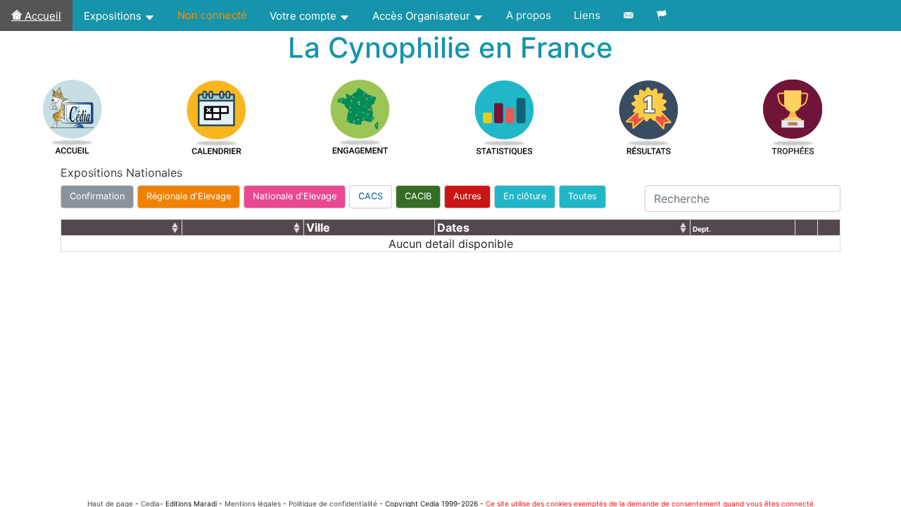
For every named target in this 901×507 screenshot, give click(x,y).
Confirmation (97, 196)
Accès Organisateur (422, 16)
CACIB (418, 196)
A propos (528, 15)
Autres (467, 196)
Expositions (114, 16)
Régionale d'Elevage (188, 196)
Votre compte (304, 16)
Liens (587, 15)
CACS (370, 196)
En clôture (524, 196)
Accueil (41, 16)
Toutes (582, 196)
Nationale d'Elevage (294, 196)
